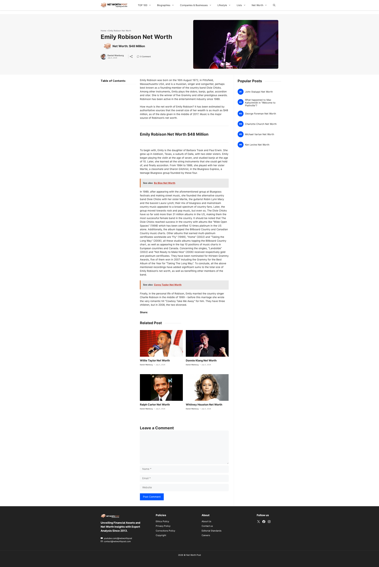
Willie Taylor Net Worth (155, 360)
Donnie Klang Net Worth (201, 360)
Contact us (207, 526)
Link (139, 57)
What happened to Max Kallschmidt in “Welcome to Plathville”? (260, 102)
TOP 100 (142, 5)
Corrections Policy (165, 530)
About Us (206, 521)
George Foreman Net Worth (260, 113)
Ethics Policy (162, 521)
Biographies (163, 5)
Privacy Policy (163, 526)
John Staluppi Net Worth (259, 91)
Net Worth (257, 5)
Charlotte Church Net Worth (261, 124)
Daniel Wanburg (115, 55)
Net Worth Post (193, 555)
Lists (239, 5)
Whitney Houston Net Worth (204, 404)
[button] (274, 5)
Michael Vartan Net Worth (259, 134)
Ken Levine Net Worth (257, 144)
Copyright (161, 535)
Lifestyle (222, 5)
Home (103, 30)
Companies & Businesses (194, 5)
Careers (206, 535)
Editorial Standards (211, 530)
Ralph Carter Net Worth (155, 404)
